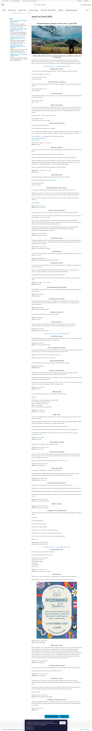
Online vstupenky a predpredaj (38, 138)
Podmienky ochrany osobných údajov (30, 1)
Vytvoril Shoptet (86, 729)
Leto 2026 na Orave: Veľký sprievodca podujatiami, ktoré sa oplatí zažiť (17, 46)
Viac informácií (43, 724)
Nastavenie (30, 728)
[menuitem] (4, 10)
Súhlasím (62, 722)
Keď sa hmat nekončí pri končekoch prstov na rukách (18, 21)
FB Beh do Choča (52, 180)
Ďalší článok (64, 716)
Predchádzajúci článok (51, 716)
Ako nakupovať (5, 1)
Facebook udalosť (36, 139)
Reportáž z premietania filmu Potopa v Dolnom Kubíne (18, 55)
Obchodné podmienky (15, 1)
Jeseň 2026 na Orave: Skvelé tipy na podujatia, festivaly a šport (18, 29)
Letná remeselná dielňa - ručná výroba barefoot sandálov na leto (18, 37)
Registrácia (86, 1)
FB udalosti (47, 74)
